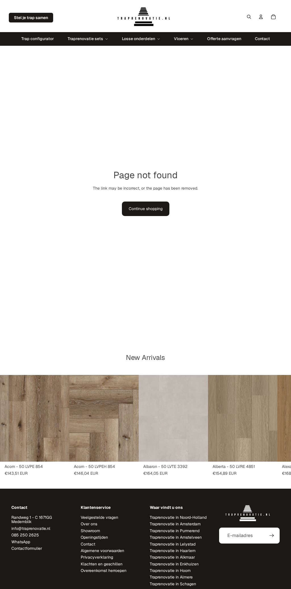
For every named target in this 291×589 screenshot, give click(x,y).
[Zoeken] (249, 17)
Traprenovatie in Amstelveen (176, 537)
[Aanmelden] (271, 535)
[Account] (261, 17)
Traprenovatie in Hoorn (170, 570)
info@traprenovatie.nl (30, 528)
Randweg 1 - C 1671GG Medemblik (31, 519)
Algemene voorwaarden (102, 550)
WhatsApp (20, 541)
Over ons (89, 523)
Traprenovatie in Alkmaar (172, 557)
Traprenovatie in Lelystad (173, 544)
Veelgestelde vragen (99, 517)
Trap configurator (37, 38)
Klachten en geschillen (101, 564)
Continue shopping (146, 208)
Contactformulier (26, 548)
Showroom (90, 530)
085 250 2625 (25, 535)
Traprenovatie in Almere (171, 577)
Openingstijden (94, 537)
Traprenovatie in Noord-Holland (178, 517)
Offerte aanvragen (224, 38)
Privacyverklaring (97, 557)
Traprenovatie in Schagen (173, 583)
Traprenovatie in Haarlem (173, 550)
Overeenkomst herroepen (103, 570)
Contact (262, 38)
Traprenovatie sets (85, 38)
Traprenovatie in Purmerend (174, 530)
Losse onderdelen (138, 38)
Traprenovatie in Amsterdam (175, 523)
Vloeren (181, 38)
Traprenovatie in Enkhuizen (174, 564)
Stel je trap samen (31, 17)
